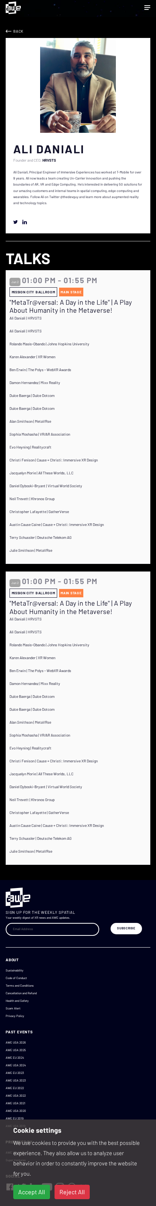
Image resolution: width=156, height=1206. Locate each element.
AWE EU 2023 (15, 1073)
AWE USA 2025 (16, 1050)
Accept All (31, 1191)
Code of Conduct (16, 978)
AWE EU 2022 (15, 1088)
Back (18, 31)
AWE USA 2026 (16, 1042)
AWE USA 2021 (15, 1103)
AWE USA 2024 (16, 1065)
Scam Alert (13, 1008)
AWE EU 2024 (15, 1058)
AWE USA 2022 (16, 1095)
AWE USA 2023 (16, 1080)
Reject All (72, 1191)
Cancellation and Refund (21, 993)
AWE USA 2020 (16, 1111)
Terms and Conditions (20, 985)
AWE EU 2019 (14, 1118)
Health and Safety (17, 1001)
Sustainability (14, 970)
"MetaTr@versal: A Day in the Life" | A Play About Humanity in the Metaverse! (70, 306)
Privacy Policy (15, 1016)
